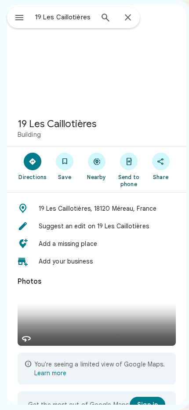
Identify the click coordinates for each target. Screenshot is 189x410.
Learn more (50, 373)
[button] (96, 208)
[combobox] (64, 17)
